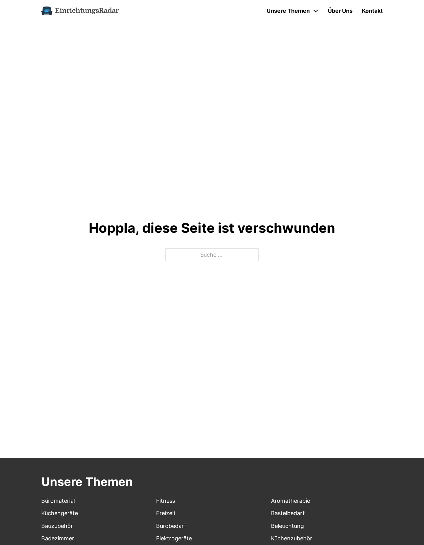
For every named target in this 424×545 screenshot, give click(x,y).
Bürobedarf (171, 526)
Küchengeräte (59, 513)
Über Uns (340, 10)
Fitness (165, 500)
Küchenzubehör (291, 538)
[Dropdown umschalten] (315, 11)
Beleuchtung (287, 526)
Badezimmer (57, 538)
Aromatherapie (290, 500)
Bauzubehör (57, 526)
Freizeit (166, 513)
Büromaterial (58, 500)
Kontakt (372, 10)
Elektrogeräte (174, 538)
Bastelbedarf (288, 513)
